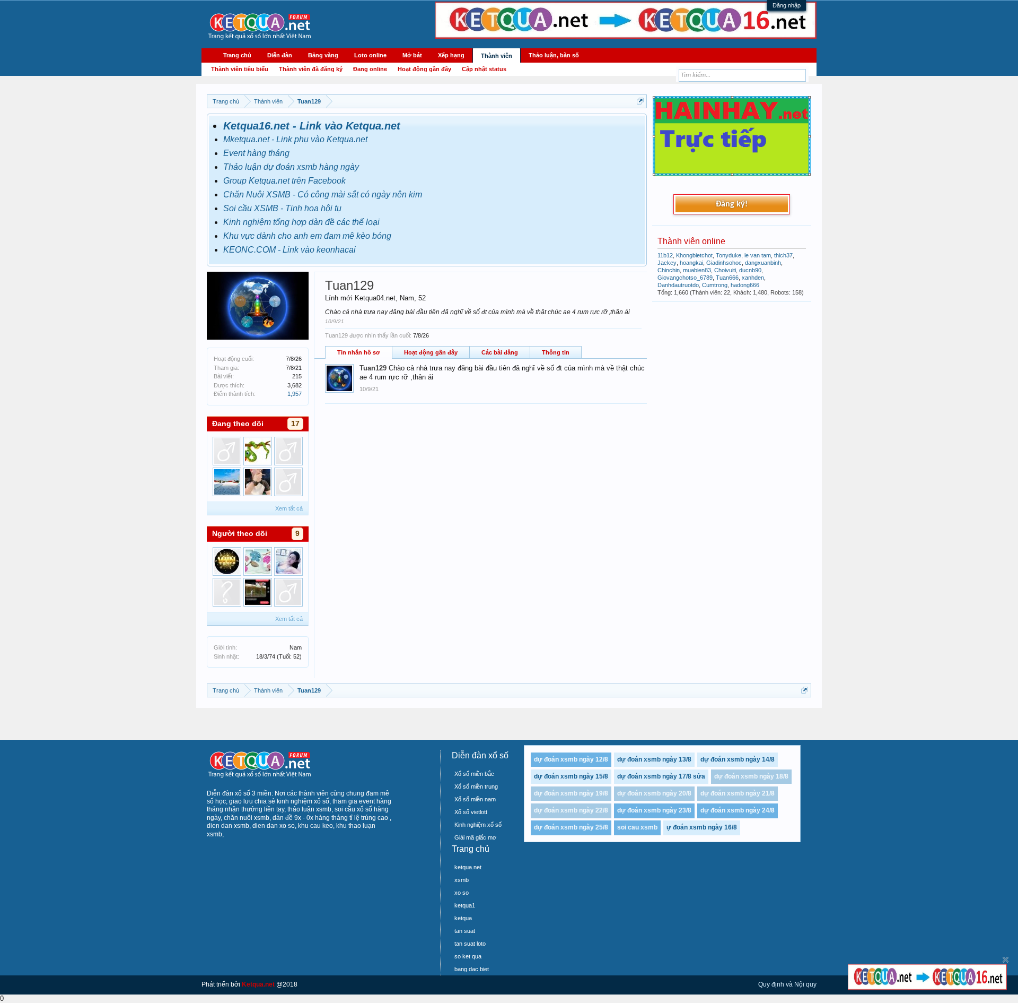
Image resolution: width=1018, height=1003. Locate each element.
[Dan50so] (227, 451)
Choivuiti (725, 270)
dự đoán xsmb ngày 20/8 (654, 793)
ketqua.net (467, 867)
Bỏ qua (1006, 960)
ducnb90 (750, 270)
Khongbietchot (694, 255)
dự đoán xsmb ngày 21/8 (737, 793)
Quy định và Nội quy (787, 984)
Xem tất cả (289, 508)
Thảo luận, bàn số (554, 55)
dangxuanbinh (763, 263)
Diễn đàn (279, 55)
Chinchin (668, 270)
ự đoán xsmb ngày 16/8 (701, 827)
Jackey (667, 263)
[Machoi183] (227, 482)
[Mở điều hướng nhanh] (640, 101)
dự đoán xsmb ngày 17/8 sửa (661, 776)
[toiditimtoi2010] (227, 592)
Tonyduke (728, 255)
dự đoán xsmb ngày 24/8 (737, 810)
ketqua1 (464, 905)
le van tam (757, 255)
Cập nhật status (484, 69)
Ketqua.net (258, 984)
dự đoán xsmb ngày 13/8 (654, 759)
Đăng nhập (787, 5)
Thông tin (555, 352)
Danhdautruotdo (678, 285)
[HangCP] (257, 451)
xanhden (753, 277)
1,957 (294, 394)
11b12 (665, 255)
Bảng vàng (323, 55)
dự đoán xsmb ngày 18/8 (751, 776)
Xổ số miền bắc (474, 774)
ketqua (463, 918)
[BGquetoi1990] (257, 482)
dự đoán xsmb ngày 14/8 (737, 759)
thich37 (783, 255)
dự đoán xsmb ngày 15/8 (571, 776)
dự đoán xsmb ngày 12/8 (571, 759)
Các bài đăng (499, 352)
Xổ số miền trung (476, 786)
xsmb (461, 880)
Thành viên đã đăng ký (311, 69)
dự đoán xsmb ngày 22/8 (571, 810)
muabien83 (697, 270)
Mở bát (412, 55)
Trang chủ (237, 55)
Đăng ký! (732, 204)
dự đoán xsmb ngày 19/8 (571, 793)
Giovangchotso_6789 (685, 277)
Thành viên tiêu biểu (239, 69)
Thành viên (496, 56)
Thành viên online (691, 241)
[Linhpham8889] (288, 561)
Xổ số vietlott (470, 812)
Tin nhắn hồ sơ (358, 352)
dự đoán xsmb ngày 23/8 (654, 810)
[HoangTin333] (288, 482)
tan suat (464, 931)
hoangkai (691, 263)
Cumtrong (714, 285)
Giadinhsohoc (724, 263)
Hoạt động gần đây (431, 352)
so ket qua (467, 956)
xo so (461, 892)
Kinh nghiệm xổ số (478, 825)
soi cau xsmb (637, 827)
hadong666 (745, 285)
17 (295, 423)
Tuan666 (727, 277)
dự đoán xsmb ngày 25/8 (571, 827)
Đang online (370, 69)
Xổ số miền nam (475, 799)
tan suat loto (470, 943)
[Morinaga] (257, 592)
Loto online (370, 55)
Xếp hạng (451, 55)
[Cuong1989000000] (288, 451)
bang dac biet (471, 969)
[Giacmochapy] (288, 592)
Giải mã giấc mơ (475, 837)
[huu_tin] (257, 561)
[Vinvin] (227, 561)
